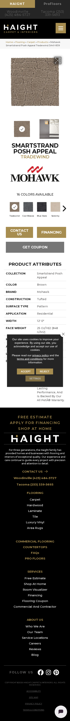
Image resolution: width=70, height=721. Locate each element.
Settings (35, 378)
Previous (6, 127)
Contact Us (19, 232)
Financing (51, 232)
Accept (26, 371)
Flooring (20, 42)
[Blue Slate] (42, 207)
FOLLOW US (21, 672)
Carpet (31, 42)
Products (42, 42)
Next (64, 127)
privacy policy (40, 355)
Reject (44, 371)
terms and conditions (30, 358)
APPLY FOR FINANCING (35, 423)
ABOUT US (35, 620)
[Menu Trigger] (60, 28)
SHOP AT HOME (35, 429)
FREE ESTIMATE (35, 417)
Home (9, 42)
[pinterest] (56, 673)
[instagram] (48, 673)
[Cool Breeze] (28, 207)
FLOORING (35, 493)
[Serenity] (55, 207)
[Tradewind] (14, 207)
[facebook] (41, 673)
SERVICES (35, 571)
